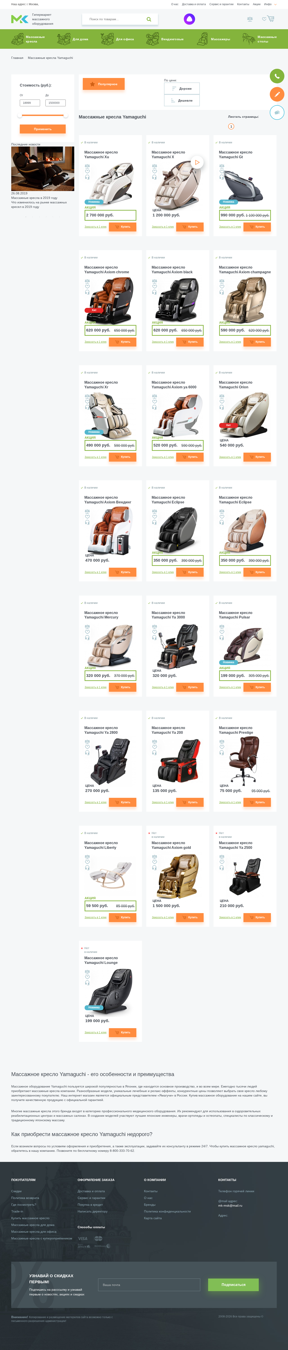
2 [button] (32, 217)
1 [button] (26, 217)
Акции (257, 4)
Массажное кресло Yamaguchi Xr (101, 384)
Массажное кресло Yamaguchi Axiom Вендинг (107, 500)
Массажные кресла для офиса (33, 1231)
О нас (174, 4)
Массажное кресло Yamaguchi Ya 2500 (235, 845)
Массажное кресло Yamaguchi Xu (101, 154)
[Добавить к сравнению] (87, 166)
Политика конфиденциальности (167, 1211)
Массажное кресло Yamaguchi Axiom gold (171, 845)
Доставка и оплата (194, 4)
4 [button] (46, 217)
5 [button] (53, 217)
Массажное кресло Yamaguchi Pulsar (235, 615)
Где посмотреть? (23, 1204)
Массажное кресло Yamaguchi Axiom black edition (172, 270)
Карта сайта (153, 1218)
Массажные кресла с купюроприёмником (41, 1238)
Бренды (149, 1204)
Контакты (243, 4)
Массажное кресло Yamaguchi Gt (235, 154)
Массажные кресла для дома (32, 1225)
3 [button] (39, 217)
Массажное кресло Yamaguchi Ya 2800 (101, 730)
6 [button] (59, 217)
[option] (42, 178)
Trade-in (17, 1211)
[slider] (20, 115)
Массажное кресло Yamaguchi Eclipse (168, 500)
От (21, 95)
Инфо (268, 4)
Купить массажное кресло (30, 1218)
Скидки (16, 1191)
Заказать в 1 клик (95, 226)
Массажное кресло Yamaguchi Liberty (101, 845)
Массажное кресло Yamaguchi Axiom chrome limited (106, 270)
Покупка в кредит (90, 1204)
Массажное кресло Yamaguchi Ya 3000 (168, 615)
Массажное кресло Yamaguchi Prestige (236, 730)
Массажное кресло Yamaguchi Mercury (101, 615)
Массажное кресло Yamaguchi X (168, 154)
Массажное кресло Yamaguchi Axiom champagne (245, 269)
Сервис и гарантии (221, 4)
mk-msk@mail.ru (230, 1205)
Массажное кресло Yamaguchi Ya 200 (168, 730)
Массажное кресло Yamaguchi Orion (235, 384)
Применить (43, 129)
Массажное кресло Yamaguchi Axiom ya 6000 (174, 384)
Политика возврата (25, 1198)
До (47, 95)
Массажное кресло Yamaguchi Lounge (101, 960)
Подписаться (233, 1285)
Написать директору (93, 1211)
